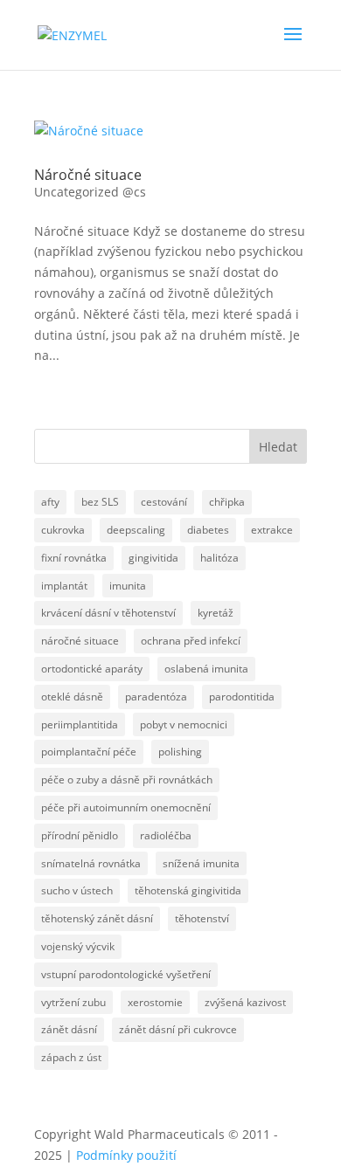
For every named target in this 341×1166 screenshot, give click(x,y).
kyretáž (215, 612)
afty (50, 501)
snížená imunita (201, 863)
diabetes (208, 529)
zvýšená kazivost (245, 1002)
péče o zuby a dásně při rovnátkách (126, 779)
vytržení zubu (73, 1002)
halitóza (219, 557)
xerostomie (155, 1002)
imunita (127, 585)
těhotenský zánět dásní (97, 918)
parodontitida (242, 696)
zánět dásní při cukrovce (178, 1029)
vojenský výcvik (78, 946)
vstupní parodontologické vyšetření (126, 974)
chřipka (227, 501)
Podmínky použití (126, 1155)
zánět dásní (69, 1029)
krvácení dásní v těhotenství (108, 612)
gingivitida (153, 557)
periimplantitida (79, 724)
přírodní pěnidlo (79, 835)
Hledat (278, 446)
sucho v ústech (77, 890)
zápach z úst (71, 1057)
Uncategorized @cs (90, 191)
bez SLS (100, 501)
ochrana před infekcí (190, 640)
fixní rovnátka (74, 557)
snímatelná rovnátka (91, 863)
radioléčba (165, 835)
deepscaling (136, 529)
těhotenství (202, 918)
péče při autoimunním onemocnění (126, 807)
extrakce (272, 529)
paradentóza (156, 696)
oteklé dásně (72, 696)
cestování (164, 501)
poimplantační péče (88, 751)
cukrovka (63, 529)
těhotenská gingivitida (188, 890)
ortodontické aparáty (92, 668)
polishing (180, 751)
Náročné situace (88, 174)
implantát (64, 585)
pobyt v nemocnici (183, 724)
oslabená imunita (206, 668)
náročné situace (80, 640)
